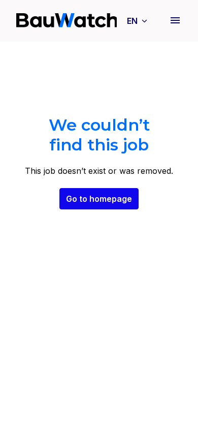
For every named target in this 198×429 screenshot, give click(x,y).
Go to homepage (99, 199)
